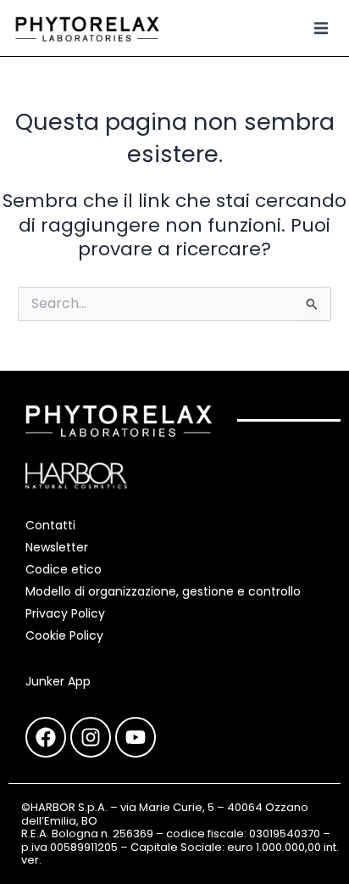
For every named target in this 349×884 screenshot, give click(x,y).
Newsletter (56, 547)
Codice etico (63, 569)
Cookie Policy (64, 635)
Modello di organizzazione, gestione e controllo (163, 591)
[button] (321, 28)
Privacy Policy (65, 613)
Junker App (58, 681)
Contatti (50, 525)
